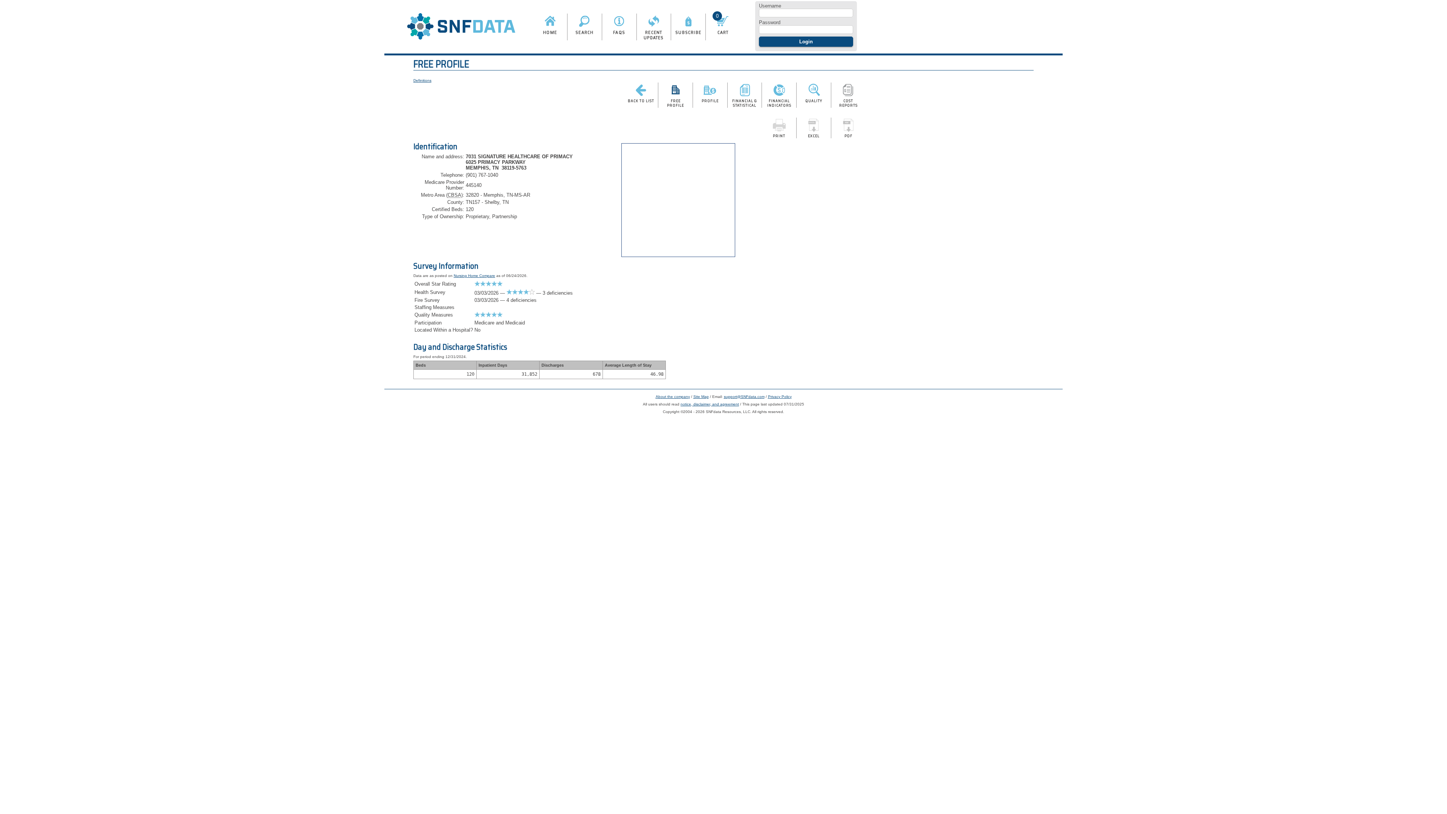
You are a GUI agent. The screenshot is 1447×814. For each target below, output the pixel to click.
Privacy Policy (780, 397)
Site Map (701, 397)
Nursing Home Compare (474, 276)
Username (770, 6)
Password (769, 22)
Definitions (422, 80)
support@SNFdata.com (744, 397)
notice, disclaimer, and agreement (710, 404)
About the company (673, 397)
